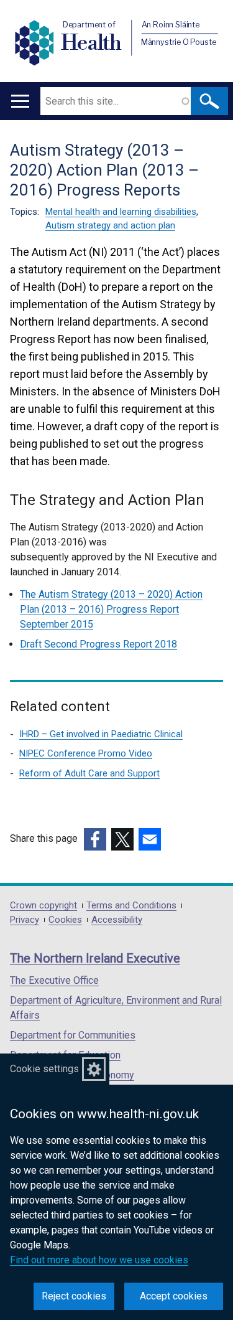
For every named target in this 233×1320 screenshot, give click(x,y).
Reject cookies (74, 1296)
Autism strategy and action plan (110, 225)
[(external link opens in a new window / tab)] (95, 839)
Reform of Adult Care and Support (89, 773)
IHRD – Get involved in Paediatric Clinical (101, 734)
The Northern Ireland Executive (95, 958)
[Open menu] (20, 101)
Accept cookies (174, 1296)
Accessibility (116, 920)
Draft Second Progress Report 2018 (98, 644)
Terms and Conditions (131, 905)
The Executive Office (54, 980)
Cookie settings (44, 1069)
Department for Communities (72, 1035)
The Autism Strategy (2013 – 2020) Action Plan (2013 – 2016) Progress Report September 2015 (111, 609)
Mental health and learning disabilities (120, 211)
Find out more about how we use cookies (99, 1260)
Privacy (24, 920)
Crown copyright (43, 905)
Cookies (65, 920)
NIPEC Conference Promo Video (85, 753)
